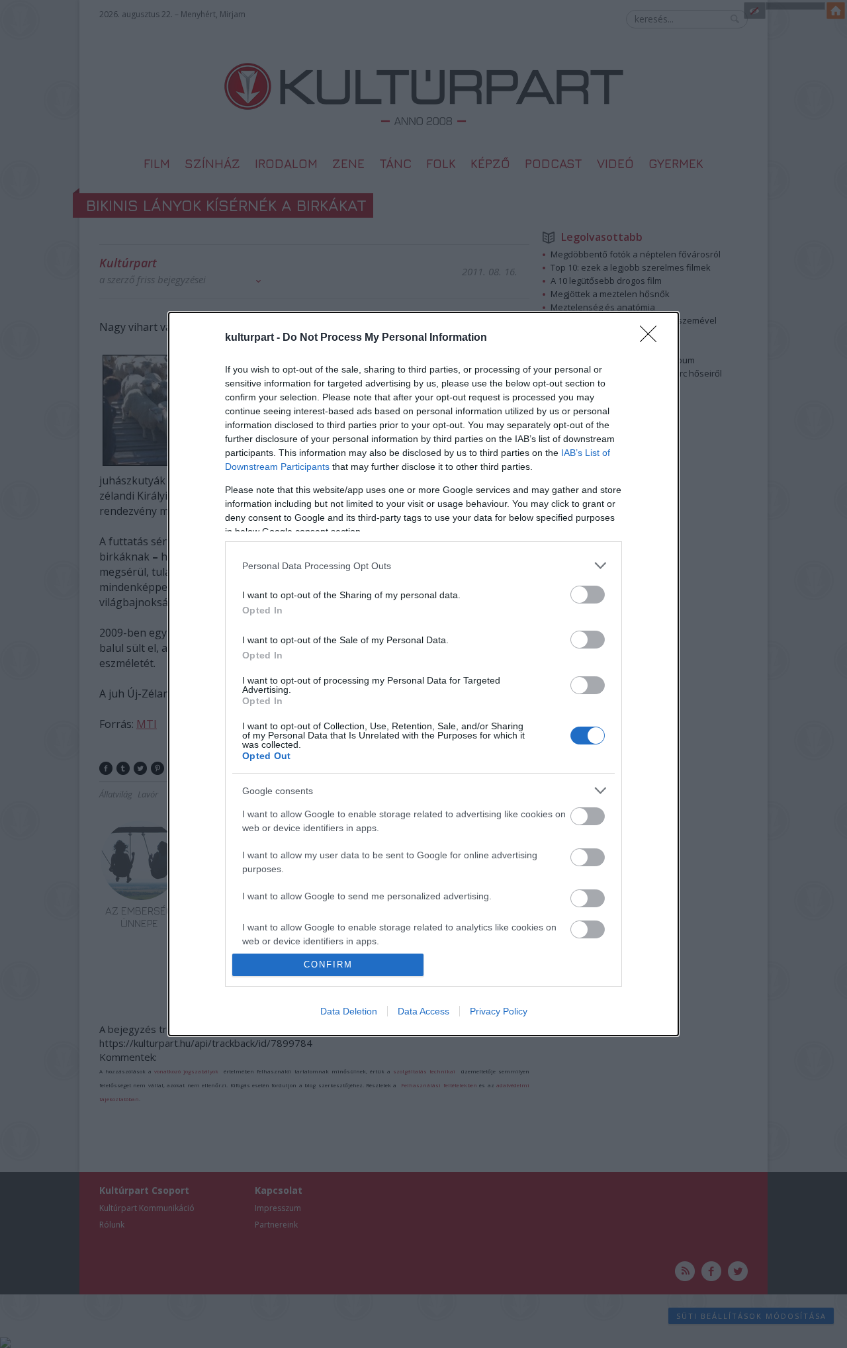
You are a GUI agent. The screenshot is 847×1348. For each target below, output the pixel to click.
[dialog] (423, 673)
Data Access (423, 1011)
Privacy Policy (498, 1011)
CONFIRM (328, 964)
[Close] (652, 338)
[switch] (587, 595)
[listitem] (423, 565)
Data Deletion (348, 1011)
